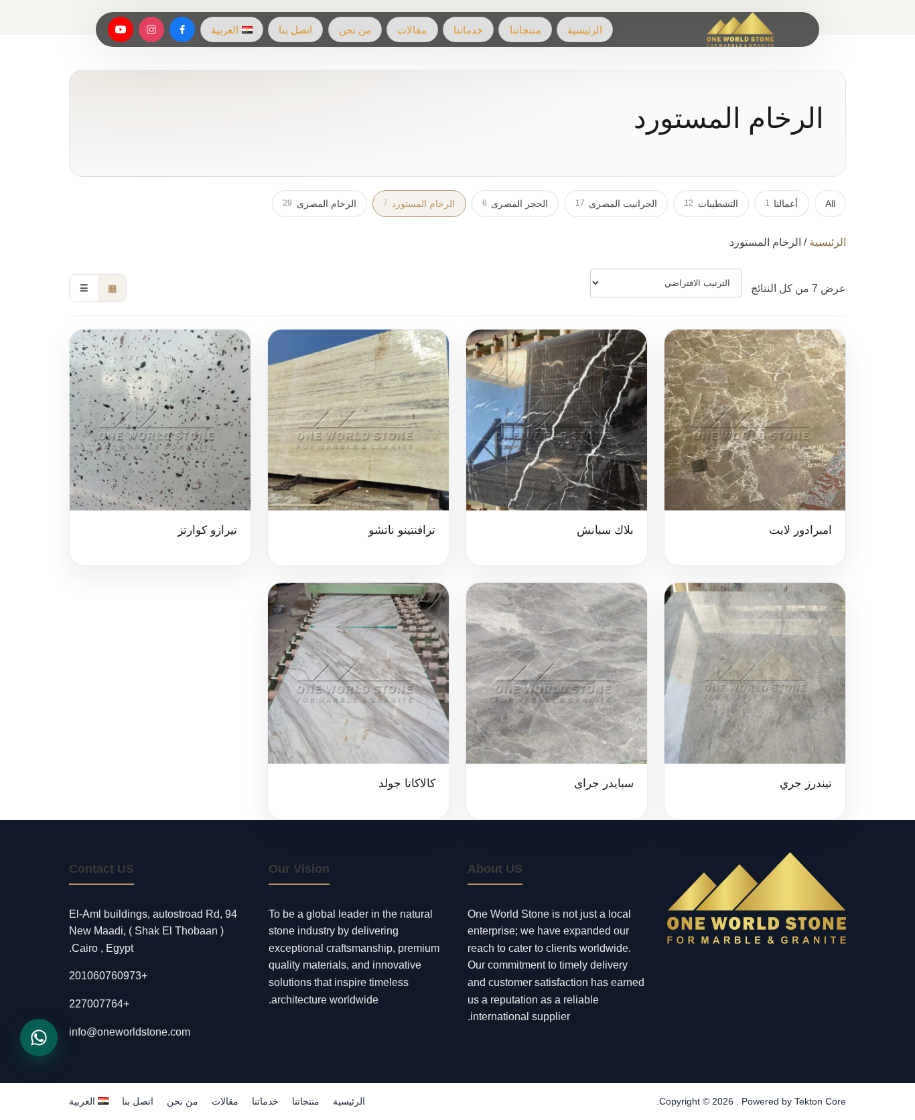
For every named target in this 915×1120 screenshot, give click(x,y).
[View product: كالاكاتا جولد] (358, 701)
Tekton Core (820, 1101)
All (830, 203)
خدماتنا (468, 30)
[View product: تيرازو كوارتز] (160, 448)
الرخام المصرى (319, 203)
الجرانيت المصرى (616, 203)
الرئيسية (584, 30)
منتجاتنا (525, 30)
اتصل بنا (295, 30)
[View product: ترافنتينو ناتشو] (358, 448)
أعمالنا (781, 203)
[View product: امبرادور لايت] (754, 448)
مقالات (412, 30)
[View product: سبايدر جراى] (556, 701)
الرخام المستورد (419, 203)
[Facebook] (182, 29)
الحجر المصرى (515, 203)
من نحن (355, 30)
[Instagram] (151, 29)
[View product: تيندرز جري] (754, 701)
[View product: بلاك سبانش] (556, 448)
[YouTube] (120, 29)
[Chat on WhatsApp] (39, 1037)
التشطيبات (710, 203)
